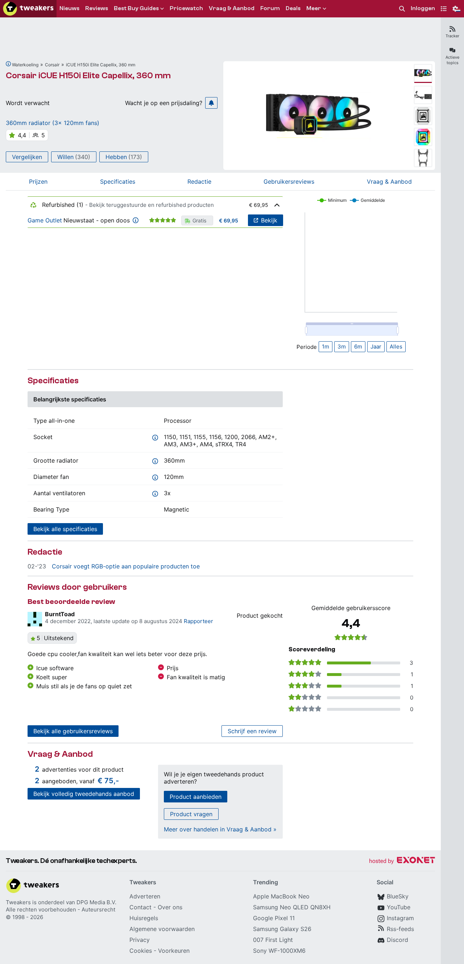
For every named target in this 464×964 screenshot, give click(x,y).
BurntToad (60, 614)
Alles (396, 346)
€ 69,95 (228, 220)
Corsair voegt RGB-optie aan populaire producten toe (126, 566)
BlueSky (398, 896)
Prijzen (38, 181)
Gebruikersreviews (289, 181)
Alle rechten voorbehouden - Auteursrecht (60, 909)
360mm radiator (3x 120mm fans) (52, 122)
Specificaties (117, 181)
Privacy (139, 939)
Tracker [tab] (452, 35)
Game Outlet (45, 220)
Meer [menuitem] (313, 8)
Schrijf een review (252, 731)
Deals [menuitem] (293, 8)
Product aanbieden (195, 796)
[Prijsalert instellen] (211, 103)
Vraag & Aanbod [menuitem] (231, 8)
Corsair (52, 64)
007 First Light (273, 939)
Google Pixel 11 (274, 918)
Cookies (140, 950)
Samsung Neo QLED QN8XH (292, 907)
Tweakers (18, 902)
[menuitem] (402, 8)
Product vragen (191, 814)
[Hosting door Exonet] (402, 861)
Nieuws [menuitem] (69, 8)
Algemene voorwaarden (162, 928)
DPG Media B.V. (96, 902)
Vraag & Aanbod (389, 181)
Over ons (170, 907)
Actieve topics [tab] (452, 60)
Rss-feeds (400, 928)
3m (341, 346)
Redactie (199, 181)
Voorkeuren (174, 950)
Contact (140, 907)
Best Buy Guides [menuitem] (136, 8)
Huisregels (143, 918)
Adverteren (144, 896)
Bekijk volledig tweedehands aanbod (83, 793)
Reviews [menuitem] (96, 8)
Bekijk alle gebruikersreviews (73, 731)
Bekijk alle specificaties (65, 529)
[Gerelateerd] (8, 63)
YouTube (398, 907)
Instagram (400, 918)
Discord (397, 939)
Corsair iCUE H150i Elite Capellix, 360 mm (88, 75)
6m (358, 346)
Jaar (375, 346)
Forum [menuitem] (270, 8)
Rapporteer (198, 621)
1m (325, 346)
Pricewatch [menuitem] (186, 8)
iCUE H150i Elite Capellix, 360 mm (100, 64)
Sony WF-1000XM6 (279, 950)
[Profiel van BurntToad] (35, 619)
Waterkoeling (25, 64)
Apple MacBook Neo (281, 896)
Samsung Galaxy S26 (282, 928)
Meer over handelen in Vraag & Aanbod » (220, 829)
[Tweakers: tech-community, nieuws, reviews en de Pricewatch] (28, 8)
